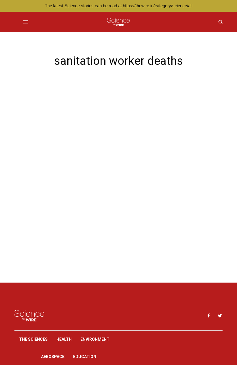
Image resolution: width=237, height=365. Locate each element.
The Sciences (33, 339)
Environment (95, 339)
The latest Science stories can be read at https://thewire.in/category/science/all (118, 5)
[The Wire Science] (118, 22)
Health (64, 339)
